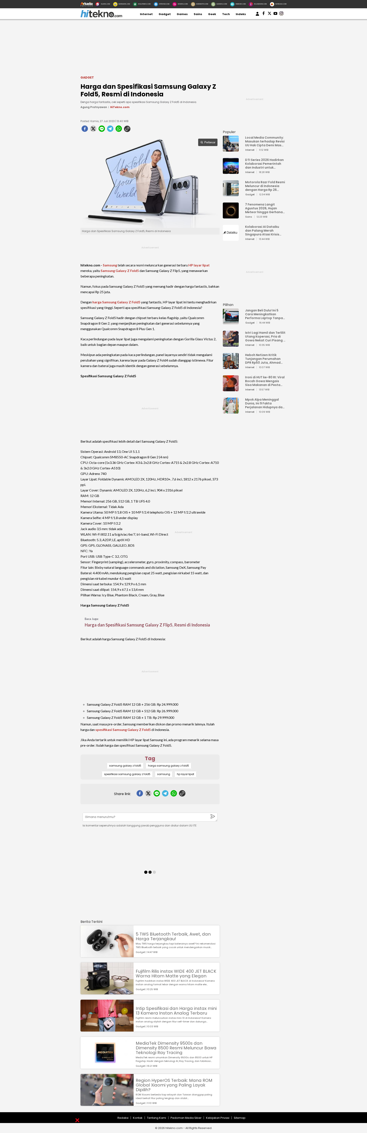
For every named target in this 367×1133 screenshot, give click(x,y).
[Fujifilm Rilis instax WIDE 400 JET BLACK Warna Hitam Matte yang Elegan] (107, 992)
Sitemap (240, 1118)
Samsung (110, 265)
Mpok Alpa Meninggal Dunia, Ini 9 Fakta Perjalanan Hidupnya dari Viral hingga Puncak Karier (265, 403)
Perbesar (209, 142)
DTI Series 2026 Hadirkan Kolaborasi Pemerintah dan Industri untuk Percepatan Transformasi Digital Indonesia (264, 163)
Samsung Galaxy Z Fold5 (120, 271)
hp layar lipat (185, 774)
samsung (163, 774)
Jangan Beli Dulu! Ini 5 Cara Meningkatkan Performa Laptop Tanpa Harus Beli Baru (264, 314)
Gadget (165, 14)
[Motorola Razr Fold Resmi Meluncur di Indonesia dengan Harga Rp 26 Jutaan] (231, 194)
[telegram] (110, 129)
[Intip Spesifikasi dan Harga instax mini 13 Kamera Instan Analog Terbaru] (107, 1029)
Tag (150, 758)
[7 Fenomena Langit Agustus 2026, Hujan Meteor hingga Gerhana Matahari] (231, 216)
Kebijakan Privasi (217, 1118)
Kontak (138, 1118)
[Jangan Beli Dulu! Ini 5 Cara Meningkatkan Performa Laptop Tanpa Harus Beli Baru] (231, 322)
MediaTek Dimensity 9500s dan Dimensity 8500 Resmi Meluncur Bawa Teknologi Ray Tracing (176, 1048)
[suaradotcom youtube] (275, 14)
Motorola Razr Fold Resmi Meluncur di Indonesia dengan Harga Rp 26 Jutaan (265, 186)
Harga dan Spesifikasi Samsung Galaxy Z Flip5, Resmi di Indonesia (147, 624)
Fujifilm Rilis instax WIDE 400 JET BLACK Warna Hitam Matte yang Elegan (176, 973)
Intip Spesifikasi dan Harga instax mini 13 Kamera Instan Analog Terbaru (176, 1010)
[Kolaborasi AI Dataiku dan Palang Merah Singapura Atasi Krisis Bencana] (231, 239)
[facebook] (84, 129)
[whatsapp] (118, 129)
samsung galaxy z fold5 (125, 765)
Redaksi (122, 1118)
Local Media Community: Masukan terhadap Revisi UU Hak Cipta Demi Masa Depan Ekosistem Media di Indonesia (265, 141)
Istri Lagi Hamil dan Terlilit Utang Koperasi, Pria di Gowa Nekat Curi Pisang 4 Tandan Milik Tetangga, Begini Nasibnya (265, 336)
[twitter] (93, 129)
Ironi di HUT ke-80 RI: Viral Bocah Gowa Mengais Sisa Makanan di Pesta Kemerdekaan (265, 381)
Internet (146, 14)
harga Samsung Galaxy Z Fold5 (116, 302)
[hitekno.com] (101, 16)
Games (182, 14)
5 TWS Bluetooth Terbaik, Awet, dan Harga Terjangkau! (173, 936)
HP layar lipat (199, 265)
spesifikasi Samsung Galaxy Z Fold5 (123, 730)
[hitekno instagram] (281, 14)
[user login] (257, 16)
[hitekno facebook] (263, 14)
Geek (212, 14)
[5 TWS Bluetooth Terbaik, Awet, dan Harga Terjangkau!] (107, 955)
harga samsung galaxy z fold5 (168, 765)
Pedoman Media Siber (186, 1118)
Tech (226, 14)
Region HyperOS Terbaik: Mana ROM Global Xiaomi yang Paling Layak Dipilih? (174, 1085)
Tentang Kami (156, 1118)
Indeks (241, 14)
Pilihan (228, 304)
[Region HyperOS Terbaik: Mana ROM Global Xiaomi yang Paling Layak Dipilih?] (107, 1104)
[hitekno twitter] (269, 14)
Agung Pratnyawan (93, 107)
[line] (101, 129)
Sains (198, 14)
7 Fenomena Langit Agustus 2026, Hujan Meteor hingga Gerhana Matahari (264, 208)
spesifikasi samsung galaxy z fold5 (127, 774)
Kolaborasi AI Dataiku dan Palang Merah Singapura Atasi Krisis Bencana (262, 230)
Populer (229, 131)
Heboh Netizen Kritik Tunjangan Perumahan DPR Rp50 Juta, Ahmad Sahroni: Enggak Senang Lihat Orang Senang (264, 359)
